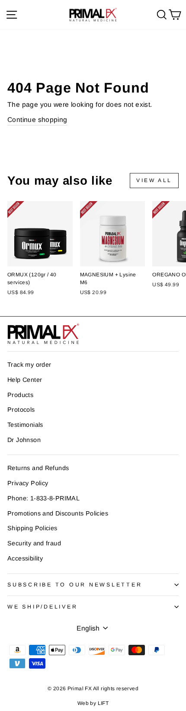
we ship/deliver (42, 607)
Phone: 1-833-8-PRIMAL (43, 498)
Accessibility (25, 558)
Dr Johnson (24, 439)
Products (20, 394)
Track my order (29, 364)
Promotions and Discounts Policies (57, 513)
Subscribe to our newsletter (74, 585)
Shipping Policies (32, 528)
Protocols (21, 409)
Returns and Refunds (38, 467)
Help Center (24, 379)
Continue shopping (37, 119)
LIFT (103, 703)
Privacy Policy (27, 483)
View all (154, 180)
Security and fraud (34, 543)
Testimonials (25, 424)
